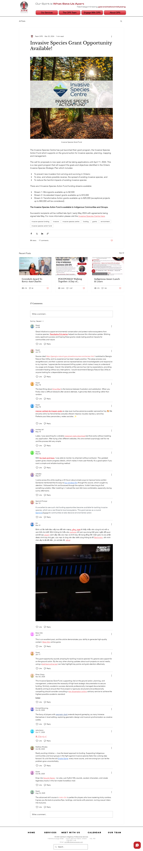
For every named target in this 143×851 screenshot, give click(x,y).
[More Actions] (111, 326)
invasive (56, 221)
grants (94, 221)
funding (86, 221)
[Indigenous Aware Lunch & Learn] (108, 266)
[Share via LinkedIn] (42, 234)
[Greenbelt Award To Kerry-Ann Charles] (35, 266)
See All (121, 253)
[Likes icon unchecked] (37, 344)
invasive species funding (40, 221)
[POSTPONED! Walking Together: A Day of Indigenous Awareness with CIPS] (71, 266)
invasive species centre (71, 221)
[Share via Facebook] (31, 234)
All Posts (22, 21)
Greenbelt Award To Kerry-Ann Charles (32, 280)
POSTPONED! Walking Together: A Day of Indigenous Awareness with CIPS (70, 280)
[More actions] (111, 36)
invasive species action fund (42, 226)
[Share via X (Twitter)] (37, 234)
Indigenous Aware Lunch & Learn (107, 280)
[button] (121, 21)
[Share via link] (48, 234)
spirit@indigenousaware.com (73, 842)
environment (105, 221)
